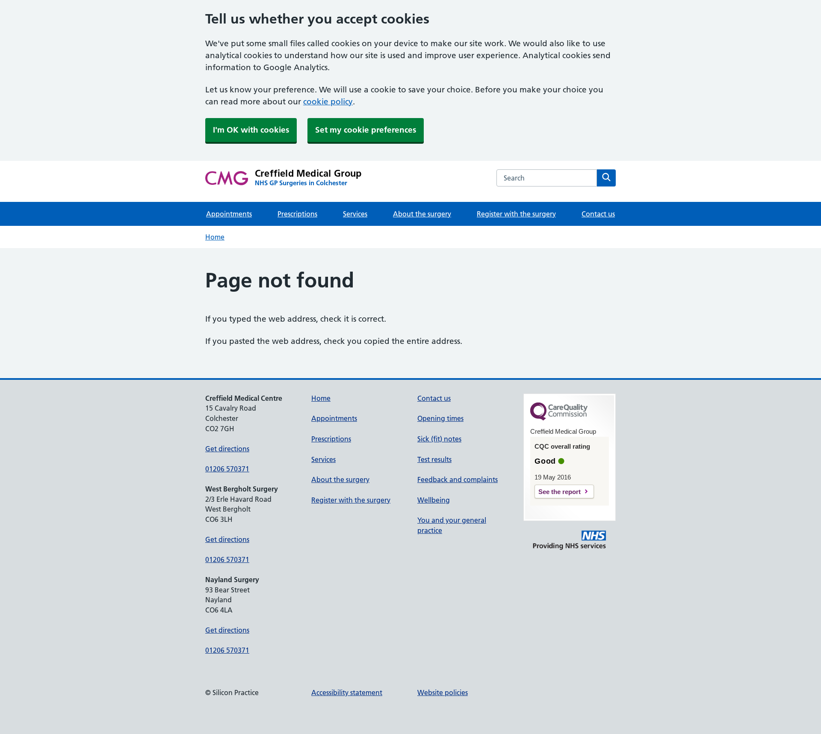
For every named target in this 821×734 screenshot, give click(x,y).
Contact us (598, 214)
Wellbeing (433, 500)
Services (355, 214)
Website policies (442, 692)
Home (214, 237)
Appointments (229, 214)
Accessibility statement (346, 692)
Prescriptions (297, 214)
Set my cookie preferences (365, 130)
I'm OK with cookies (251, 130)
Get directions (227, 448)
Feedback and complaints (457, 479)
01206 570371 (227, 469)
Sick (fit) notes (439, 439)
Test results (434, 459)
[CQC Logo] (559, 418)
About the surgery (422, 214)
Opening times (440, 418)
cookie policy (328, 102)
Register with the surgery (516, 214)
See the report (559, 491)
